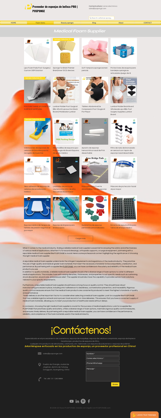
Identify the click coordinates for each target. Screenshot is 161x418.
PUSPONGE (68, 266)
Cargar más (81, 238)
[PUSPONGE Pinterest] (83, 401)
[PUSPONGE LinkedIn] (77, 401)
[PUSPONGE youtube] (71, 401)
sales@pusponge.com (97, 8)
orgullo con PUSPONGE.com (98, 408)
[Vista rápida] (37, 51)
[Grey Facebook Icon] (88, 401)
